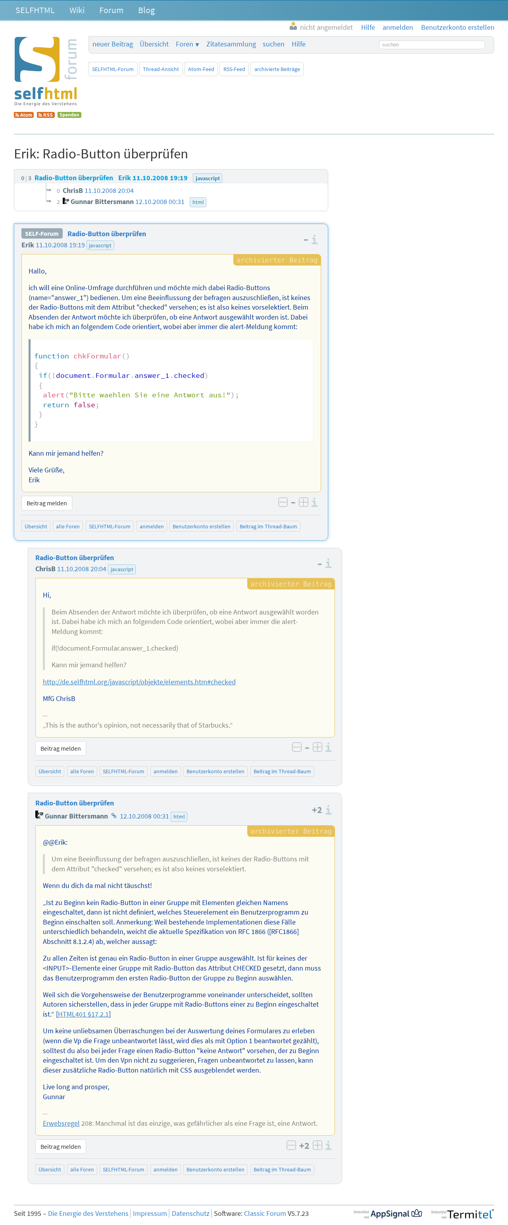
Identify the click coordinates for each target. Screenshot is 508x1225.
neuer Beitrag (112, 44)
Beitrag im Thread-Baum (268, 526)
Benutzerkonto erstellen (202, 526)
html (179, 816)
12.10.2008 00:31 (144, 816)
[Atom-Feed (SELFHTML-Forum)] (24, 115)
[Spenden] (69, 115)
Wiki (77, 9)
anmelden (152, 526)
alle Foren (68, 526)
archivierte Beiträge (277, 69)
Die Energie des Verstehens (88, 1213)
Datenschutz (191, 1213)
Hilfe (299, 44)
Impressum (150, 1213)
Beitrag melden (47, 503)
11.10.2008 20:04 (81, 568)
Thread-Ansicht (161, 69)
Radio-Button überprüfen (106, 233)
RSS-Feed (234, 69)
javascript (100, 245)
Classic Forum (265, 1213)
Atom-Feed (201, 69)
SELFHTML (35, 9)
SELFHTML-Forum (113, 69)
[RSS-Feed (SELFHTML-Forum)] (46, 115)
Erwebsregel (61, 1123)
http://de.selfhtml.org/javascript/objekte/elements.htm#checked (139, 682)
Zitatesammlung (231, 44)
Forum (111, 9)
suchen (274, 44)
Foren (184, 44)
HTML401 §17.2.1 (83, 1014)
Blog (146, 9)
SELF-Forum (42, 234)
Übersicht (154, 44)
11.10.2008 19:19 (60, 245)
